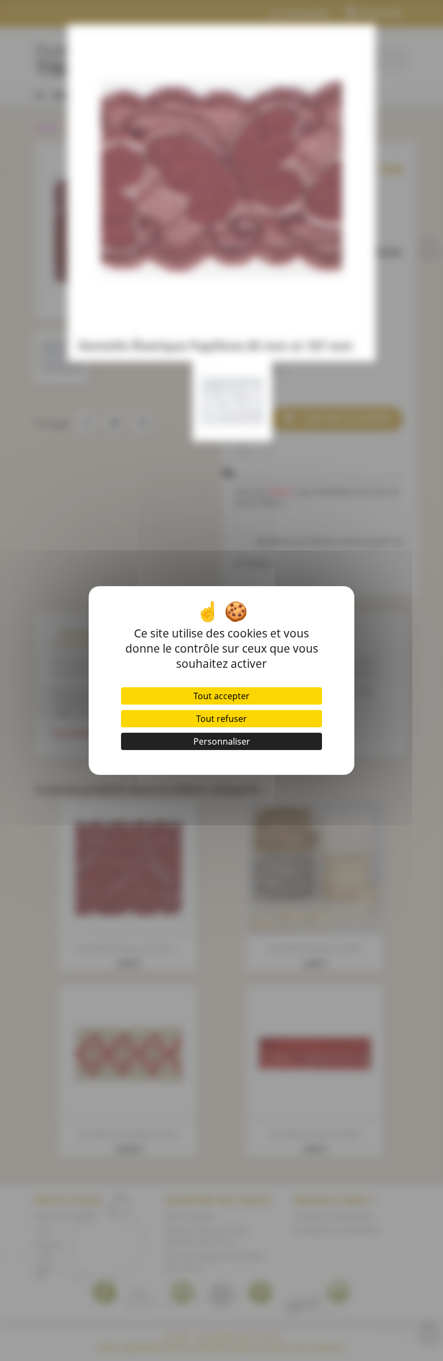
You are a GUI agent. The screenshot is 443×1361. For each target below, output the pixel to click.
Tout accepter (221, 696)
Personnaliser (221, 741)
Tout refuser (221, 719)
